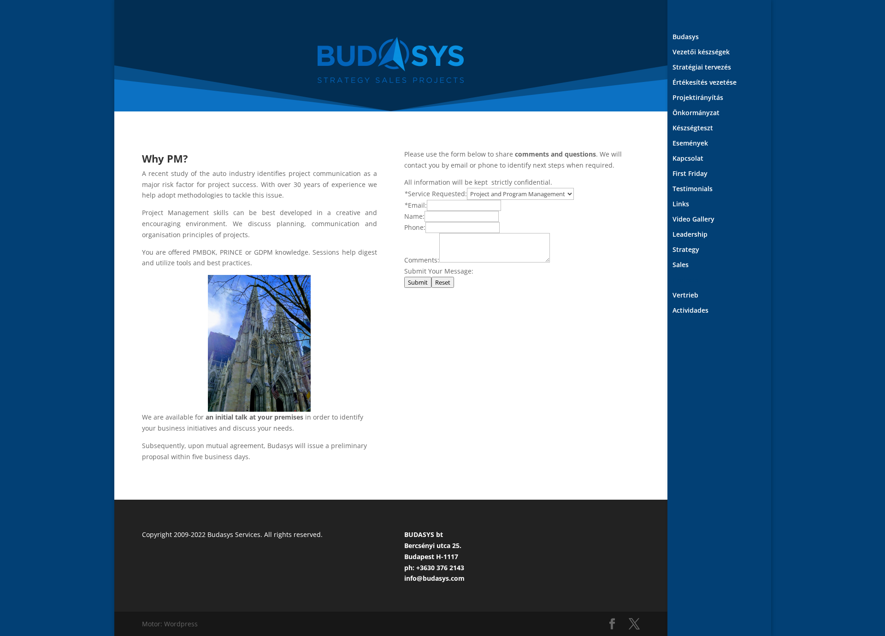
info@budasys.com (434, 578)
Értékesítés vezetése (705, 83)
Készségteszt (693, 128)
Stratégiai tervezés (702, 67)
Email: (417, 205)
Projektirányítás (698, 98)
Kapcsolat (688, 159)
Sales (681, 265)
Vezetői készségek (701, 52)
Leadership (690, 235)
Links (681, 204)
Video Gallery (693, 219)
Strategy (686, 250)
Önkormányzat (696, 113)
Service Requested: (437, 193)
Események (690, 143)
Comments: (421, 260)
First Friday (690, 174)
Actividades (690, 311)
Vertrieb (685, 295)
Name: (414, 216)
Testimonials (693, 189)
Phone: (414, 227)
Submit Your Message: (438, 271)
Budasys (686, 37)
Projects (685, 280)
